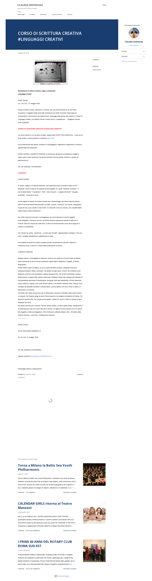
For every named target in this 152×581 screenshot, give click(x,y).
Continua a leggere (69, 492)
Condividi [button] (96, 60)
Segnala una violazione (129, 61)
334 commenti (30, 492)
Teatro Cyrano (97, 70)
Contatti (69, 14)
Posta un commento (33, 530)
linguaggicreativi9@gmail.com (41, 356)
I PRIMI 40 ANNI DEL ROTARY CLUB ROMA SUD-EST (45, 544)
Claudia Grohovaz (30, 5)
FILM (51, 138)
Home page (21, 14)
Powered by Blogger (63, 576)
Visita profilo (134, 45)
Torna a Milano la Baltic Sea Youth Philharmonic (45, 467)
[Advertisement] (47, 436)
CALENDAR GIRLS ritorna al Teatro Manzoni (45, 505)
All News (32, 14)
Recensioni (43, 14)
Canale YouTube (57, 14)
